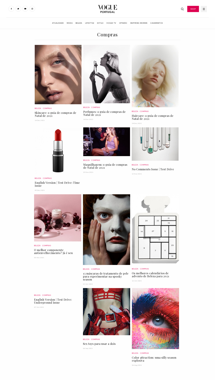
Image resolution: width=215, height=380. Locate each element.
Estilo (100, 23)
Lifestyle (89, 23)
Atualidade (58, 23)
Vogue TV (111, 23)
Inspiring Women (138, 23)
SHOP (193, 9)
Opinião (123, 23)
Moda (70, 23)
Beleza (79, 23)
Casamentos (156, 23)
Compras (47, 108)
